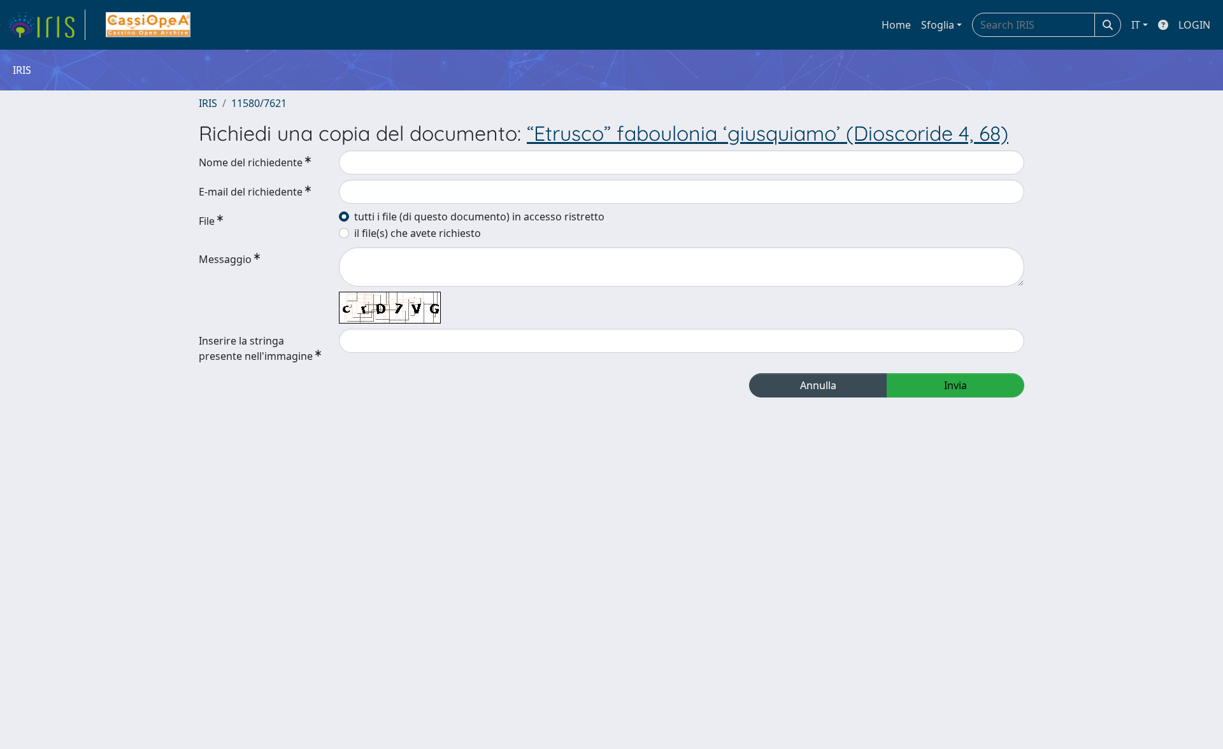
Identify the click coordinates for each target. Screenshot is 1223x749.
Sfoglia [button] (937, 25)
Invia (955, 385)
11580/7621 (259, 103)
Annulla (818, 385)
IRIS (208, 103)
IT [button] (1135, 25)
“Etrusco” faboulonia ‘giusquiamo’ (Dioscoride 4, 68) (767, 133)
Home (896, 25)
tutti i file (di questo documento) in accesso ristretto (479, 217)
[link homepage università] (148, 25)
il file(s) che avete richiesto (417, 233)
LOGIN (1194, 25)
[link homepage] (46, 25)
